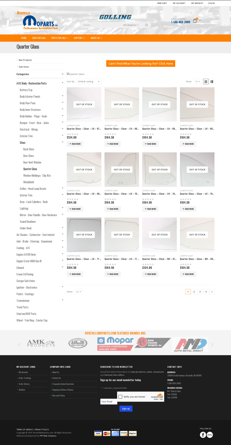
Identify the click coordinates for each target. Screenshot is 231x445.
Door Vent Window (32, 162)
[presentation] (18, 344)
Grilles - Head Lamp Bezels (33, 189)
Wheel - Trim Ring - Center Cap (31, 320)
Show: (189, 81)
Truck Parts (22, 307)
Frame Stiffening (24, 274)
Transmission (22, 300)
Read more (76, 143)
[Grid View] (206, 81)
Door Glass (28, 156)
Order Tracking (25, 377)
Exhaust (20, 268)
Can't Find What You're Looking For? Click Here (141, 63)
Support (78, 37)
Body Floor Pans (27, 103)
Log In (211, 3)
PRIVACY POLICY (42, 429)
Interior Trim (26, 195)
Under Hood (25, 228)
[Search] (146, 25)
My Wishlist (197, 3)
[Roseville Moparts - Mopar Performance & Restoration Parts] (37, 20)
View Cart (162, 3)
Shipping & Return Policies (62, 389)
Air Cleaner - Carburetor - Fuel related (35, 235)
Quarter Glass (73, 125)
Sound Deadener (28, 221)
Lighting (24, 208)
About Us (95, 37)
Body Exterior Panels (30, 96)
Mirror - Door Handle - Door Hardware (38, 215)
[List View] (211, 81)
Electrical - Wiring (29, 129)
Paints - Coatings (25, 294)
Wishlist (22, 389)
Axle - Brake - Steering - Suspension (34, 241)
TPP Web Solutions (48, 435)
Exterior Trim (26, 136)
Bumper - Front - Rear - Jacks (34, 123)
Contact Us (56, 377)
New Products (25, 60)
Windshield (28, 182)
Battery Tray (26, 90)
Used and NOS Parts (26, 314)
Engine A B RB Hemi (26, 254)
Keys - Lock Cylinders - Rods (33, 202)
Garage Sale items (25, 281)
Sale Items (24, 66)
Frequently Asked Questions (63, 383)
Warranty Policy (58, 395)
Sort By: (71, 81)
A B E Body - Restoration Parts (31, 83)
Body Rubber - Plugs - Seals (33, 116)
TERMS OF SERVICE (24, 429)
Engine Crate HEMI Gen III (28, 261)
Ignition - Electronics (26, 287)
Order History (24, 383)
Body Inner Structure (30, 110)
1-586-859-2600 (180, 22)
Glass (22, 142)
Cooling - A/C (23, 248)
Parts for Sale (58, 37)
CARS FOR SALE (39, 37)
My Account (179, 3)
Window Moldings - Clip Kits (37, 175)
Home (23, 37)
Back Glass (28, 149)
